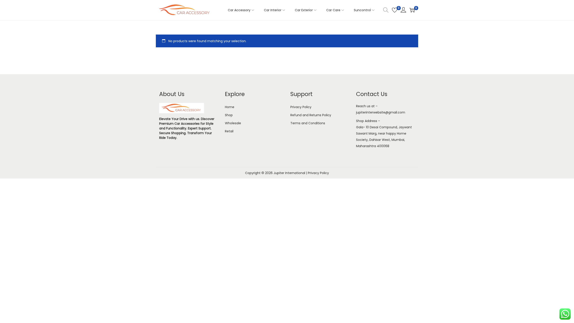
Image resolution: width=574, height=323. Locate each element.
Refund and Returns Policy (310, 115)
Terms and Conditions (307, 123)
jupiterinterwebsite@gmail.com (380, 112)
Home (229, 107)
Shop (229, 115)
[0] (394, 10)
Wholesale (233, 123)
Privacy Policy (300, 107)
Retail (229, 131)
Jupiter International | (291, 173)
